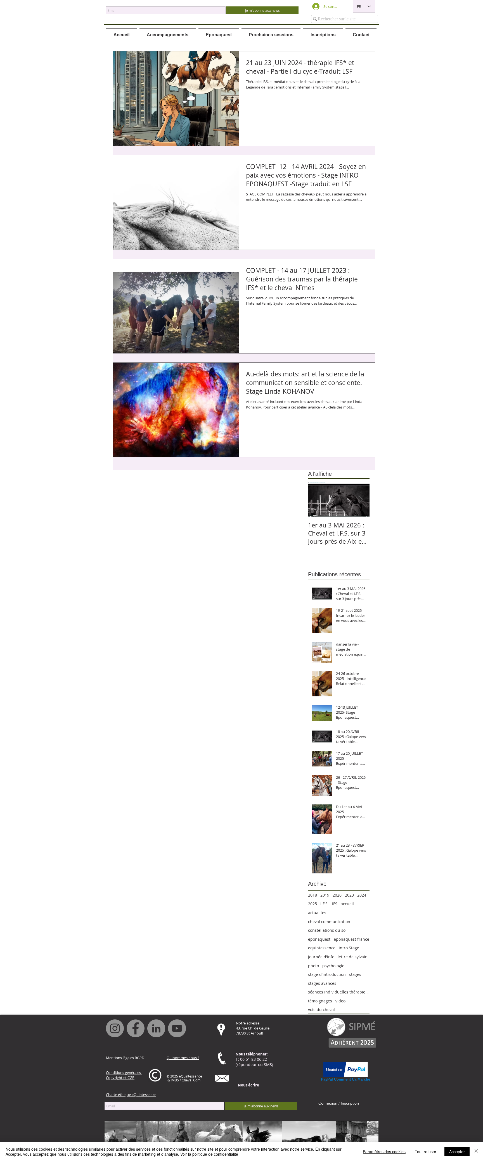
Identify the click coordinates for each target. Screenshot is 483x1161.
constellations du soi (327, 930)
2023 (349, 895)
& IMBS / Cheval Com (183, 1080)
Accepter (457, 1151)
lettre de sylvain (353, 956)
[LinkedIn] (156, 1028)
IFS (334, 903)
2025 (312, 903)
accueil (347, 903)
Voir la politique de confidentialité (209, 1154)
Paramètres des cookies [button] (384, 1151)
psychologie (333, 965)
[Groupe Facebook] (136, 1028)
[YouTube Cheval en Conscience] (177, 1028)
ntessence (194, 1076)
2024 (361, 895)
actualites (317, 912)
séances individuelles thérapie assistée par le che (339, 992)
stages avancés (322, 983)
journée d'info (321, 956)
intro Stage (349, 947)
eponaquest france (351, 939)
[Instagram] (115, 1028)
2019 (324, 895)
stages (355, 974)
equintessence (321, 947)
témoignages (320, 1001)
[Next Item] (360, 499)
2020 (337, 895)
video (340, 1001)
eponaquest (319, 939)
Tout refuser (425, 1151)
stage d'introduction (327, 974)
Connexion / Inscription (338, 1103)
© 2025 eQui (176, 1076)
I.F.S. (324, 903)
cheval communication (329, 921)
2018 (312, 895)
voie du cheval (321, 1009)
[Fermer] (476, 1151)
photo (313, 965)
